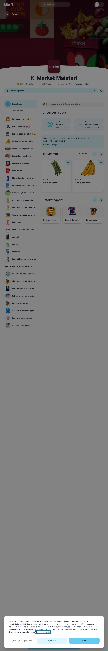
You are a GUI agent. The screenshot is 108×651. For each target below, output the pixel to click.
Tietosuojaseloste (42, 632)
